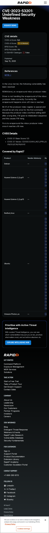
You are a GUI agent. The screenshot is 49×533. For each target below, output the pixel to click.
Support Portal (10, 454)
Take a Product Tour (13, 384)
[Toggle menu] (45, 2)
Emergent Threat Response (16, 429)
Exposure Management (14, 367)
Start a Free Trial (11, 381)
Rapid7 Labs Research (13, 435)
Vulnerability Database (13, 438)
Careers (7, 416)
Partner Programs (12, 411)
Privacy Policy (8, 512)
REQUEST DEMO (10, 26)
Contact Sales (10, 389)
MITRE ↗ (8, 75)
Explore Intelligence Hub (18, 343)
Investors (8, 414)
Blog (6, 427)
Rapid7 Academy (11, 462)
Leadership (8, 403)
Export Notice (8, 515)
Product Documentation (14, 456)
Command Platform (12, 364)
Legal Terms (8, 508)
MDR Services (10, 369)
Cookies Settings (23, 529)
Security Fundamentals (14, 440)
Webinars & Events (12, 432)
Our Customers (10, 408)
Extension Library (11, 459)
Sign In (7, 451)
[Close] (45, 520)
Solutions (8, 372)
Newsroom (8, 405)
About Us (8, 400)
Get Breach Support (12, 387)
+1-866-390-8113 (11, 475)
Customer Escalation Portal (15, 465)
